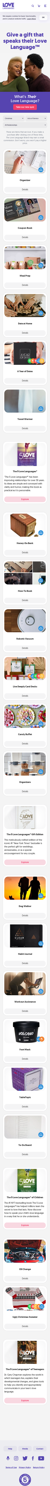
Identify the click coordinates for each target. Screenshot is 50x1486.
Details (25, 190)
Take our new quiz (25, 107)
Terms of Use (11, 1467)
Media (25, 1448)
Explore (25, 499)
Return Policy (39, 1467)
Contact (39, 1448)
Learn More (31, 19)
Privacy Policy (25, 1467)
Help (10, 1448)
